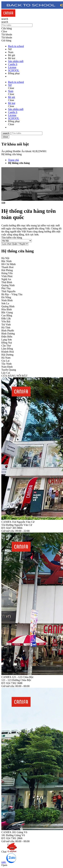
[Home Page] (8, 15)
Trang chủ (13, 160)
